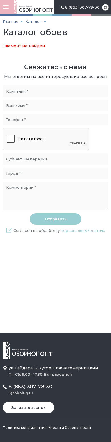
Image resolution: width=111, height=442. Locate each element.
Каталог (33, 21)
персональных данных (83, 230)
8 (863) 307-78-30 (82, 7)
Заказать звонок (28, 407)
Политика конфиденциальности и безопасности (47, 427)
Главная (10, 21)
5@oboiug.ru (21, 393)
